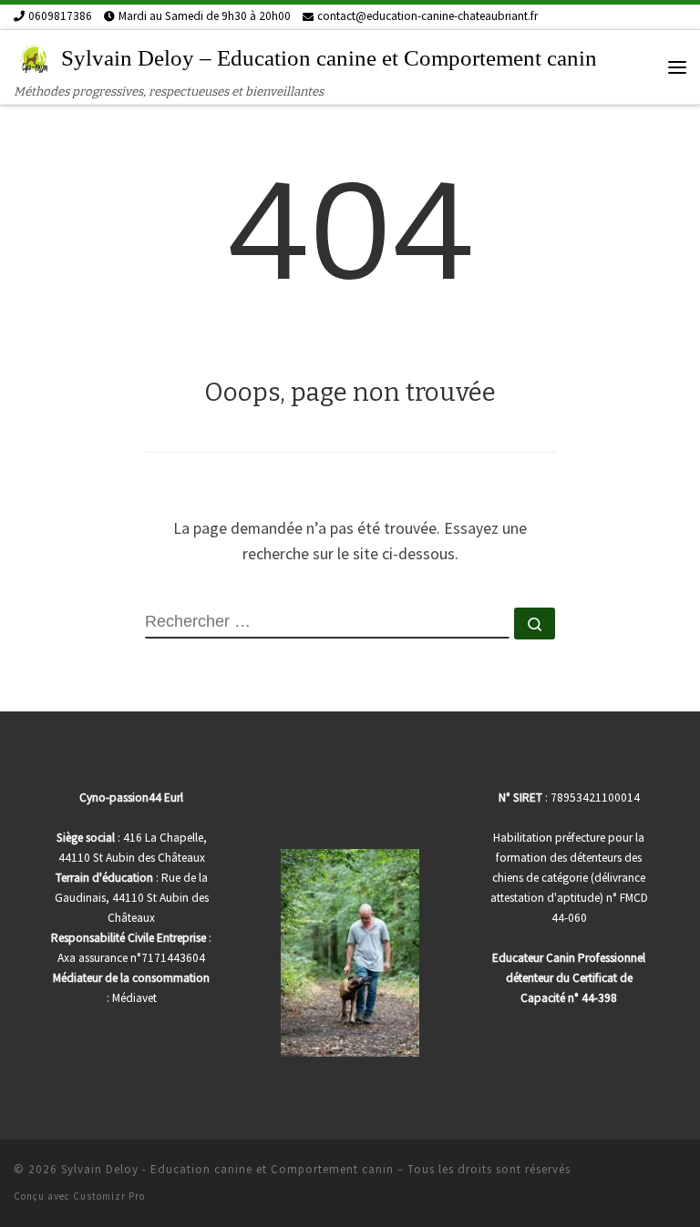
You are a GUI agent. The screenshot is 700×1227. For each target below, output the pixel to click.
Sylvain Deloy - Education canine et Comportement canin (227, 1169)
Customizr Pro (109, 1196)
